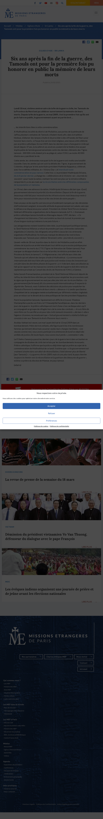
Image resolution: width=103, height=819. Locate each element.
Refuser (51, 413)
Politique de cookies (41, 426)
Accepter (51, 406)
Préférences (51, 420)
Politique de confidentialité (59, 426)
